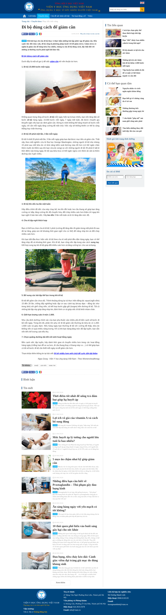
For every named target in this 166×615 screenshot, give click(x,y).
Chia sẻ (31, 34)
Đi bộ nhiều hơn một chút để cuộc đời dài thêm (75, 353)
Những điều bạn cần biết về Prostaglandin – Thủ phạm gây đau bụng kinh (74, 485)
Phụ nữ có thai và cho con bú (89, 34)
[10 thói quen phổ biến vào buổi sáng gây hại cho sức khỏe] (36, 530)
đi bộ (36, 365)
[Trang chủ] (24, 16)
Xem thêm (60, 583)
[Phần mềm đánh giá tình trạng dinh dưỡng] (125, 154)
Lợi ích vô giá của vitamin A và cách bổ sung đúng (75, 419)
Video (90, 16)
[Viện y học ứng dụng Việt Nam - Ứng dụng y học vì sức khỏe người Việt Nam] (29, 6)
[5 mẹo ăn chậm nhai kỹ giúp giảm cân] (36, 463)
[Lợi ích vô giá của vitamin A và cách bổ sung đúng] (36, 422)
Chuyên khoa (43, 16)
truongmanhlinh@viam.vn (118, 604)
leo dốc (43, 365)
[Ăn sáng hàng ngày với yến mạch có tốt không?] (36, 510)
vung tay (52, 365)
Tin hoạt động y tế (79, 16)
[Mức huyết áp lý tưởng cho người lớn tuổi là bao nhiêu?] (36, 441)
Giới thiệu (32, 16)
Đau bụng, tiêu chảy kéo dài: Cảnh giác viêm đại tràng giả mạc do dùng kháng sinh (75, 560)
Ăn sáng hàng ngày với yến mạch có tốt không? (75, 508)
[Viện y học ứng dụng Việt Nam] (41, 594)
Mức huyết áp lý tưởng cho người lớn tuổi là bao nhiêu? (76, 439)
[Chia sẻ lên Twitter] (36, 34)
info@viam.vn (75, 610)
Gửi (25, 34)
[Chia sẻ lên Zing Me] (40, 34)
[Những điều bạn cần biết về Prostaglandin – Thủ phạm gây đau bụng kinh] (36, 485)
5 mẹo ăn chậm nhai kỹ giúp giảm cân (73, 461)
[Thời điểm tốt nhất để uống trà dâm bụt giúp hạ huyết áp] (36, 400)
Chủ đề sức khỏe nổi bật (60, 16)
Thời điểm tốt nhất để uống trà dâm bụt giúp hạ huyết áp (75, 397)
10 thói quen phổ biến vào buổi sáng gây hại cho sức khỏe (75, 527)
